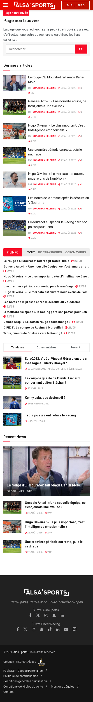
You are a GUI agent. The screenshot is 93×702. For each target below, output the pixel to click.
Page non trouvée (16, 12)
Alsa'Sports (20, 652)
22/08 (78, 261)
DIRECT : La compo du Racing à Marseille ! (33, 327)
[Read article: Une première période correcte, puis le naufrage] (14, 155)
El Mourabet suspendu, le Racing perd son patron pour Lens (45, 312)
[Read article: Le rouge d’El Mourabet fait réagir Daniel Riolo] (14, 83)
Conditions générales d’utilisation (25, 681)
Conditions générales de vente (23, 686)
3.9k (33, 189)
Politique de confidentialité (20, 676)
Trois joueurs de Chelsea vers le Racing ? (33, 333)
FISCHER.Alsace (26, 661)
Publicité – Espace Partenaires (23, 670)
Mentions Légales (62, 686)
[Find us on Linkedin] (62, 615)
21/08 (71, 327)
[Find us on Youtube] (66, 629)
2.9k (33, 117)
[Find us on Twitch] (74, 629)
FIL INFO (77, 5)
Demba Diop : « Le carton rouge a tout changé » (36, 322)
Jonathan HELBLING (44, 88)
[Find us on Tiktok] (50, 629)
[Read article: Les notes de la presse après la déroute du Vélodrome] (14, 204)
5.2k (33, 213)
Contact (8, 691)
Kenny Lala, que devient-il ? (45, 397)
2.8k (33, 141)
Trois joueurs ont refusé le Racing (50, 415)
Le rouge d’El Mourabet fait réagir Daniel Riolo (36, 261)
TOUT (31, 252)
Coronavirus (75, 252)
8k (32, 93)
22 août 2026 (68, 88)
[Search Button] (81, 49)
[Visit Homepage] (34, 5)
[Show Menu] (5, 5)
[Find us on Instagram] (46, 615)
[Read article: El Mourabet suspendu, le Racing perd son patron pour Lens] (14, 228)
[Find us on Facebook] (30, 615)
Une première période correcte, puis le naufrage (38, 286)
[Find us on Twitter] (38, 615)
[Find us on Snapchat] (54, 615)
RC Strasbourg (50, 252)
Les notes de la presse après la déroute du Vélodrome (42, 302)
